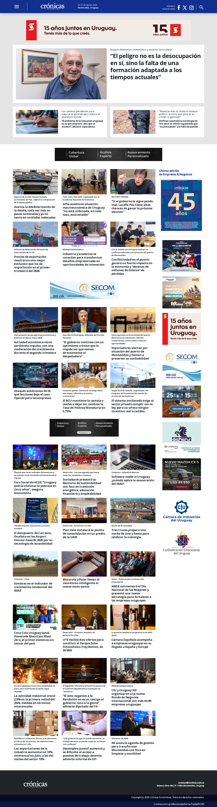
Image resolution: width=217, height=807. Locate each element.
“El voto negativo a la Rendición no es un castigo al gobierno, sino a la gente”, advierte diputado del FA (83, 701)
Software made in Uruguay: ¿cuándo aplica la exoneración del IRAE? (132, 480)
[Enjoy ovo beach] (181, 416)
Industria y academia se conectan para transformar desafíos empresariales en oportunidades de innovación (84, 259)
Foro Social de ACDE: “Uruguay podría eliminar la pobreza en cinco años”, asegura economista (35, 488)
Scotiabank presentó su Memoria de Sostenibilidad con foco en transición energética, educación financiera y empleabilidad (82, 486)
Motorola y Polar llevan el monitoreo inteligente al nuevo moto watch (81, 583)
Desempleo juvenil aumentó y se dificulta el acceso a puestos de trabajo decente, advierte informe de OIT (84, 754)
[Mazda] (181, 489)
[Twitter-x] (184, 7)
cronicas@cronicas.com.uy (191, 782)
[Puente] (108, 160)
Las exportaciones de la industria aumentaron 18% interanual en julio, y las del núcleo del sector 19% (33, 754)
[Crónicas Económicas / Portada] (52, 6)
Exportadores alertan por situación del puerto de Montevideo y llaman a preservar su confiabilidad (130, 353)
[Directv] (181, 271)
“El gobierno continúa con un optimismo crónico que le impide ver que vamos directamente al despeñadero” (83, 349)
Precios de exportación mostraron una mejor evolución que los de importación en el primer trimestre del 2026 (32, 264)
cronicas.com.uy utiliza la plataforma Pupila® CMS (179, 804)
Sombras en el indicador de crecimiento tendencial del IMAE (33, 587)
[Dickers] (181, 453)
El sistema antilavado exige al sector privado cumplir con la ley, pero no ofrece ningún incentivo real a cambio (132, 406)
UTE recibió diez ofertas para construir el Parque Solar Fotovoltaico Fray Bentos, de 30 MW (83, 645)
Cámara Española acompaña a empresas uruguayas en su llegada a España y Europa (131, 643)
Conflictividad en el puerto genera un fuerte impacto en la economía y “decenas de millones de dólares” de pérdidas (131, 266)
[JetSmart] (181, 307)
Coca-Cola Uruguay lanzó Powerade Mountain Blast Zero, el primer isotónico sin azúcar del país (34, 638)
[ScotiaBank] (108, 39)
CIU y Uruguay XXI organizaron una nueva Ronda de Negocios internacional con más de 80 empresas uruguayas (131, 697)
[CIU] (181, 525)
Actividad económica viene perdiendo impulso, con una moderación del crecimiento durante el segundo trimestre (35, 347)
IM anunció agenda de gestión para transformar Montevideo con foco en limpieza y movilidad (132, 748)
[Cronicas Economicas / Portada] (35, 784)
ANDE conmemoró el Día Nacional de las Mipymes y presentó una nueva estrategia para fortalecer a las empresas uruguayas (131, 593)
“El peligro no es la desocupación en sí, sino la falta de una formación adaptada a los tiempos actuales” (155, 66)
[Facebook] (179, 7)
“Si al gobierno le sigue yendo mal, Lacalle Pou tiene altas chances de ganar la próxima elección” (132, 207)
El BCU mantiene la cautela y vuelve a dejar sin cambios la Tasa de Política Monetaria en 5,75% (84, 406)
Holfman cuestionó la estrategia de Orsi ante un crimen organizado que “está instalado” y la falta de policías (178, 124)
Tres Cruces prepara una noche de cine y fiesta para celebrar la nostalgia (130, 533)
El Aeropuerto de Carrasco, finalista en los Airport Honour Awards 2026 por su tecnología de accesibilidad (33, 538)
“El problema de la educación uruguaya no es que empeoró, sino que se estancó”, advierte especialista (82, 124)
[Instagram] (191, 7)
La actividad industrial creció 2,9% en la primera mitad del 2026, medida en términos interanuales (34, 701)
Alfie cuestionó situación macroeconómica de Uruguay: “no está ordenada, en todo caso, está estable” (84, 209)
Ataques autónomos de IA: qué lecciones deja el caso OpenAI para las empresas (32, 394)
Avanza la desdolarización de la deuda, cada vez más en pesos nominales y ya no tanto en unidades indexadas (35, 212)
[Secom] (84, 298)
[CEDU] (181, 554)
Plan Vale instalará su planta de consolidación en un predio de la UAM (84, 533)
